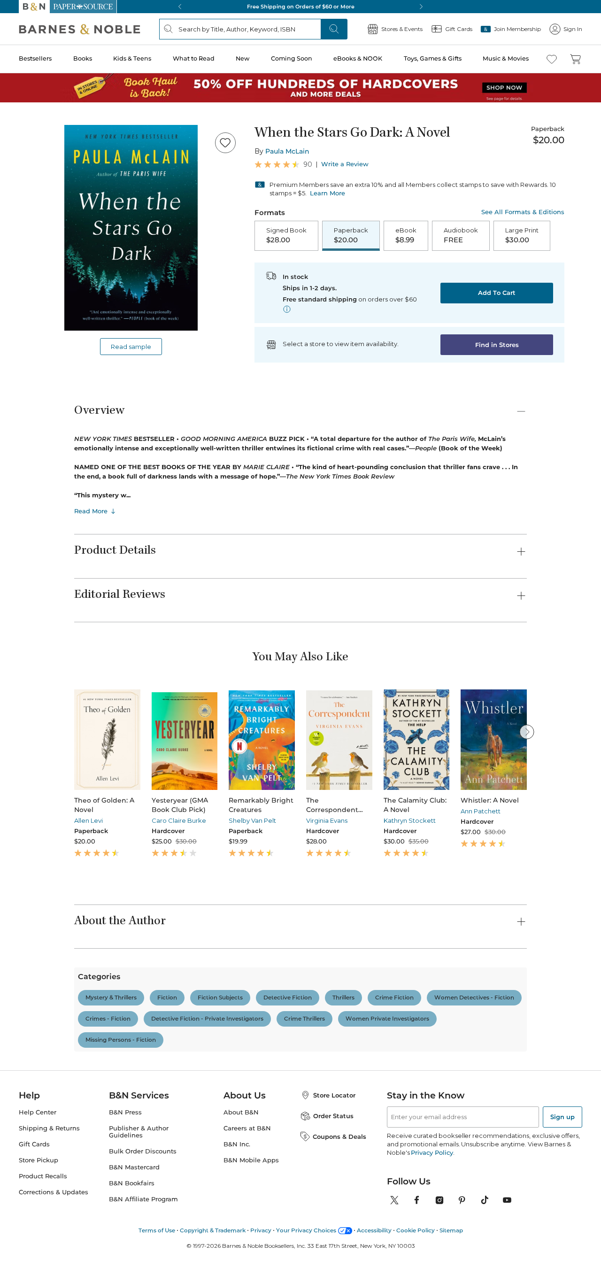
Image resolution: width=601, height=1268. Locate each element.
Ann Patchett (481, 811)
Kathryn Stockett (410, 820)
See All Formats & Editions (522, 212)
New (242, 58)
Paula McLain (287, 151)
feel (113, 1210)
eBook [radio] (405, 235)
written (273, 1210)
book (164, 1210)
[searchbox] (107, 1166)
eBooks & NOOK (357, 58)
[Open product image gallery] (131, 228)
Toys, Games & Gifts (433, 58)
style (241, 1210)
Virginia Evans (326, 820)
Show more (346, 1213)
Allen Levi (88, 820)
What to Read (194, 58)
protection (203, 1210)
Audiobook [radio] (461, 235)
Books (82, 58)
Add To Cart (497, 292)
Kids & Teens (132, 58)
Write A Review (450, 1064)
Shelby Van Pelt (252, 820)
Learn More (327, 193)
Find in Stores (497, 344)
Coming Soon (291, 58)
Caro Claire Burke (179, 820)
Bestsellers (35, 58)
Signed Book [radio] (286, 235)
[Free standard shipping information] (287, 309)
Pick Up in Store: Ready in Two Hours (300, 6)
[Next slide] (526, 731)
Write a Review (345, 164)
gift (137, 1210)
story (307, 1210)
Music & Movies (506, 58)
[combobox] (202, 1166)
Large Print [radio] (522, 235)
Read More (91, 511)
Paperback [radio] (351, 235)
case (85, 1210)
